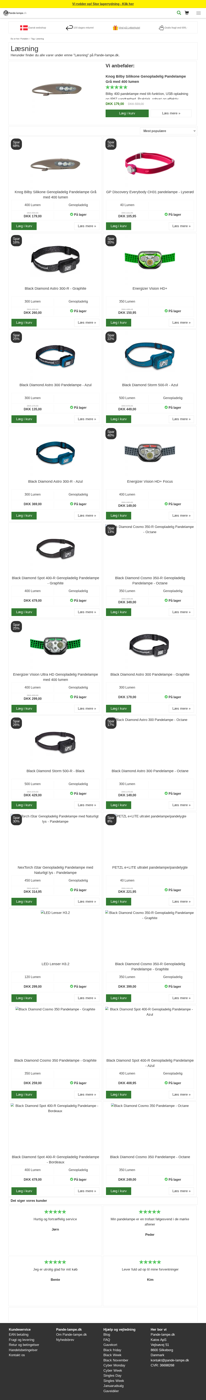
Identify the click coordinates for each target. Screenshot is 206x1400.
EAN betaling (18, 1334)
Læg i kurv (127, 113)
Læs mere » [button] (171, 113)
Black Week (112, 1355)
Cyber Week (112, 1370)
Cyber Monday (114, 1365)
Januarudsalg (113, 1386)
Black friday (112, 1350)
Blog (106, 1334)
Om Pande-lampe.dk (71, 1334)
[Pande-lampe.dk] (15, 12)
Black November (115, 1360)
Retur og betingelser (24, 1345)
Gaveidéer (111, 1391)
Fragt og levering (21, 1340)
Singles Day (112, 1375)
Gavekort (110, 1345)
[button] (188, 13)
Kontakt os (17, 1355)
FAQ (106, 1340)
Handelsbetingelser (23, 1350)
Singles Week (113, 1381)
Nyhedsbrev (65, 1340)
